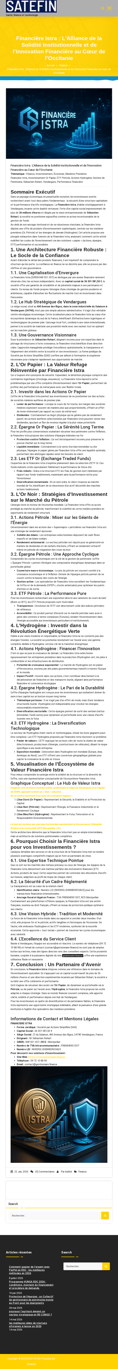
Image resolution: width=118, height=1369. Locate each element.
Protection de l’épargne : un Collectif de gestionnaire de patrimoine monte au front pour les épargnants (31, 1299)
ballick (68, 1171)
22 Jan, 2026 (21, 1171)
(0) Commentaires (45, 1171)
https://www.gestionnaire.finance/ (47, 1057)
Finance (63, 65)
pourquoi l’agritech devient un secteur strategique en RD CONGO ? (30, 1313)
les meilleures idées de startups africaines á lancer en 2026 (28, 1325)
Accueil (51, 65)
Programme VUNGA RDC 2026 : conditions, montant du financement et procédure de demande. (31, 1285)
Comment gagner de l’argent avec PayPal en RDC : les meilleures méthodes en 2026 (29, 1270)
